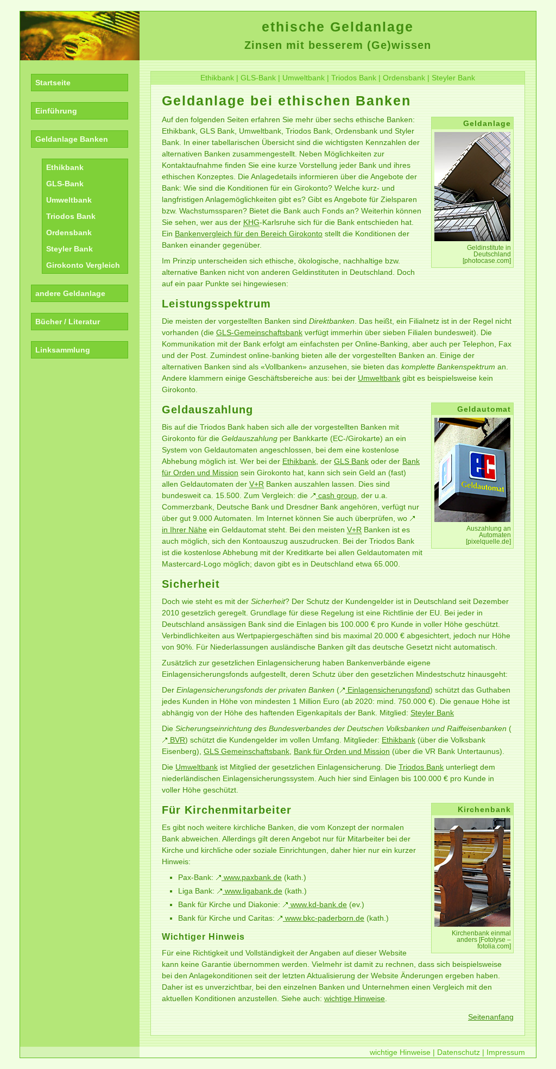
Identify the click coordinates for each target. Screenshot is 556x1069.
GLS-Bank (65, 183)
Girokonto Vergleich (83, 265)
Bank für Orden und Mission (342, 751)
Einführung (56, 110)
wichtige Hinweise (354, 998)
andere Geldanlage (70, 293)
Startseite (53, 82)
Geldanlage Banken (71, 139)
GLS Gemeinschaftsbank (246, 751)
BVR (176, 739)
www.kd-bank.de (317, 904)
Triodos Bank (71, 216)
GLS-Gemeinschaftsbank (259, 332)
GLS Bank (351, 461)
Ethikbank (65, 167)
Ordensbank (69, 232)
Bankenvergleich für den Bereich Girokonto (249, 233)
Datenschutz (458, 1052)
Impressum (505, 1052)
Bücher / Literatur (67, 321)
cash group (336, 495)
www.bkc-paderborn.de (323, 918)
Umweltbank (69, 200)
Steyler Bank (69, 248)
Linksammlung (62, 349)
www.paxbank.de (252, 877)
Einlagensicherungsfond (387, 690)
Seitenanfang (491, 1017)
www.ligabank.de (252, 890)
